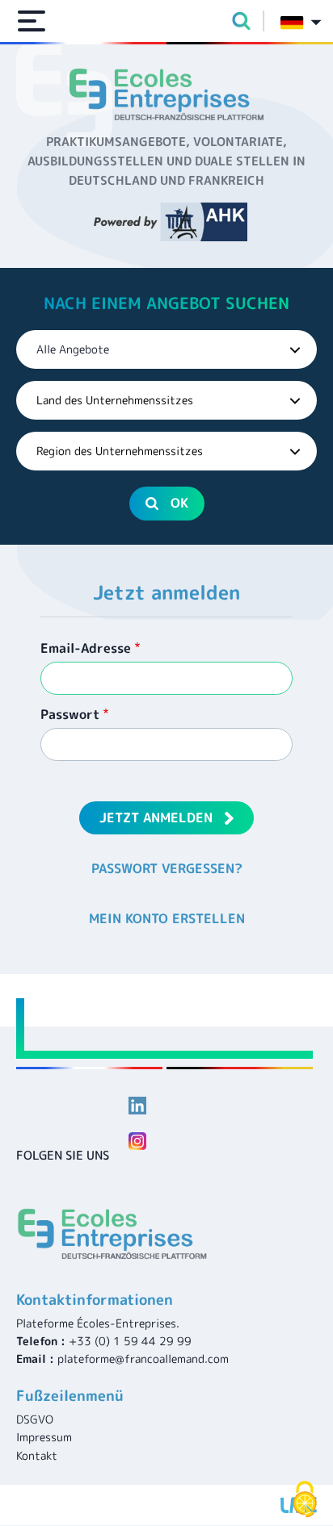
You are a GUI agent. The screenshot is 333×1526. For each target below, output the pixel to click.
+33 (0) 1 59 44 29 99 (130, 1340)
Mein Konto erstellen (167, 918)
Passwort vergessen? (166, 868)
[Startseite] (166, 94)
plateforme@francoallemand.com (143, 1358)
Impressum (44, 1436)
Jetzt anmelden (156, 817)
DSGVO (34, 1419)
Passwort (69, 714)
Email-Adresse (85, 648)
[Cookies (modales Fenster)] (304, 1499)
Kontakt (36, 1455)
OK (179, 503)
